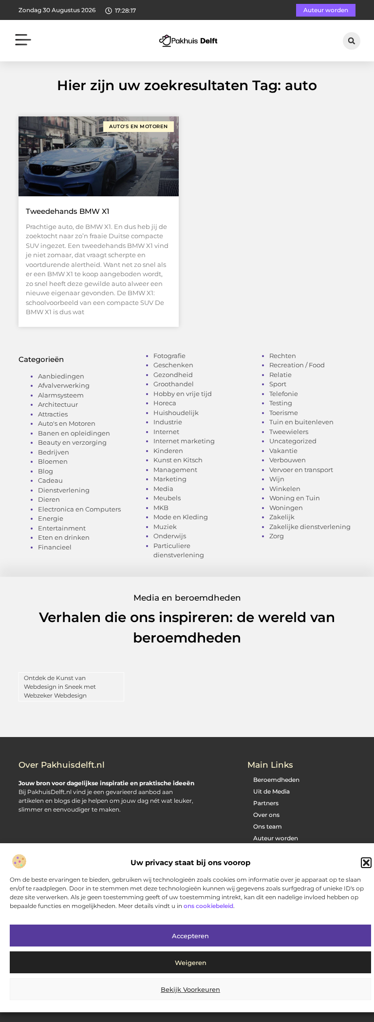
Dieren (49, 499)
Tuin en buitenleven (301, 422)
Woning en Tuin (294, 498)
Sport (277, 384)
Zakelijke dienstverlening (310, 526)
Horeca (164, 403)
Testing (280, 403)
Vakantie (283, 450)
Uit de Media (271, 791)
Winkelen (284, 488)
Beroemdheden (276, 779)
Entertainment (62, 528)
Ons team (267, 826)
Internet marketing (184, 441)
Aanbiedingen (61, 376)
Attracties (53, 414)
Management (175, 469)
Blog (45, 471)
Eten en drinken (64, 537)
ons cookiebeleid (208, 905)
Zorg (276, 536)
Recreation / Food (297, 365)
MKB (160, 507)
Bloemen (53, 461)
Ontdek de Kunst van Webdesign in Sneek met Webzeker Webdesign (60, 686)
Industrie (167, 422)
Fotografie (169, 356)
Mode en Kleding (180, 517)
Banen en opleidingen (74, 433)
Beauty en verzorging (72, 442)
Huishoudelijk (176, 412)
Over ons (266, 814)
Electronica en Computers (79, 509)
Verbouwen (287, 460)
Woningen (286, 507)
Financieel (55, 547)
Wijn (276, 479)
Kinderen (168, 450)
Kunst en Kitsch (178, 460)
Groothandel (173, 384)
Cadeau (50, 480)
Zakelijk (282, 517)
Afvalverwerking (64, 385)
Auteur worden (275, 838)
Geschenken (173, 365)
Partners (266, 803)
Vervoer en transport (301, 469)
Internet (166, 431)
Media (163, 488)
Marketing (170, 479)
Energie (50, 518)
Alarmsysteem (61, 395)
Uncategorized (293, 441)
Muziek (165, 526)
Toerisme (283, 412)
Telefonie (283, 393)
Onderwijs (169, 536)
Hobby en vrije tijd (182, 393)
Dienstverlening (64, 490)
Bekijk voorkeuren (190, 989)
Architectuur (58, 404)
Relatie (280, 375)
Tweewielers (288, 431)
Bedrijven (53, 452)
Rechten (282, 356)
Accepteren (190, 936)
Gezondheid (173, 375)
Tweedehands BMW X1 (68, 211)
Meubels (167, 498)
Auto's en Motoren (66, 423)
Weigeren (190, 962)
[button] (366, 863)
